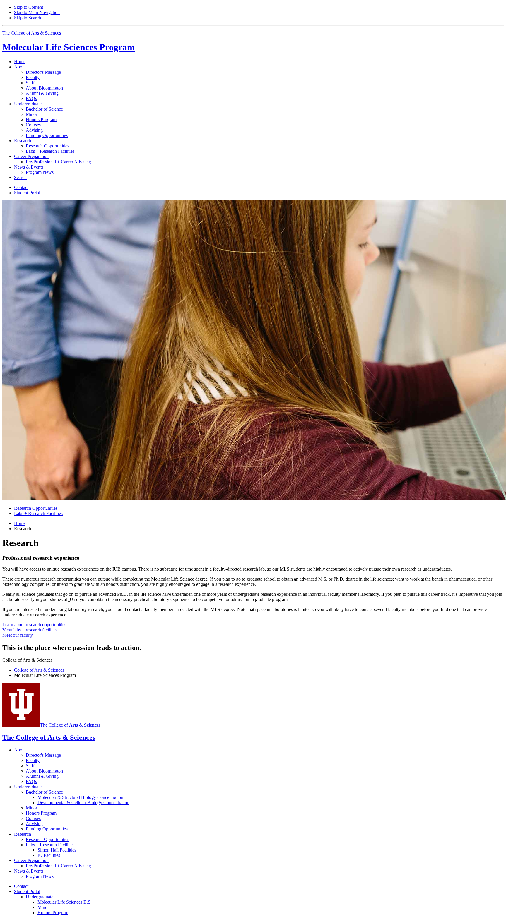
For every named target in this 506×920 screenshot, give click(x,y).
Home (19, 61)
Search (20, 177)
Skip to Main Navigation (37, 12)
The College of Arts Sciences (31, 32)
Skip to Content (28, 7)
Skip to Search (27, 17)
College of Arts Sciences (39, 669)
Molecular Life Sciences (68, 47)
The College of (70, 724)
